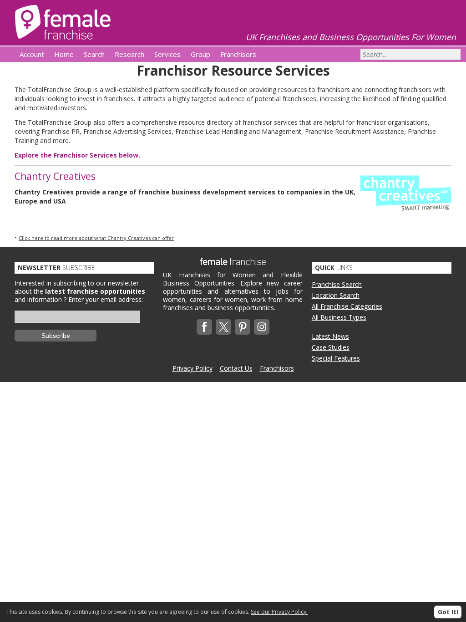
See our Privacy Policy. (279, 612)
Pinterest (242, 327)
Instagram (261, 327)
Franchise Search (337, 284)
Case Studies (331, 347)
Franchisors (277, 368)
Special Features (336, 358)
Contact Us (236, 368)
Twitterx (223, 327)
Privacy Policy (192, 368)
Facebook (204, 327)
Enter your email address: (105, 299)
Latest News (330, 336)
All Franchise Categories (347, 306)
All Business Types (339, 317)
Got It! (448, 611)
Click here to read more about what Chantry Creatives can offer (96, 238)
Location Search (336, 295)
